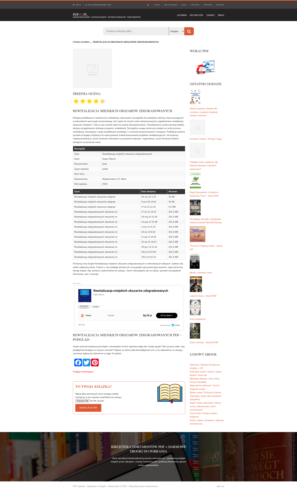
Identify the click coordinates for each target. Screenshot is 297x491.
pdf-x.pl (220, 486)
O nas (156, 5)
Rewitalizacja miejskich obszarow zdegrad (94, 207)
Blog (184, 5)
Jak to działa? (170, 5)
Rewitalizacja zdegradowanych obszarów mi (95, 212)
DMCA (221, 15)
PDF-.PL (80, 14)
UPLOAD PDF (196, 15)
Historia (208, 5)
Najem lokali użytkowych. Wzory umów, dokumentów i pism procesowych (205, 406)
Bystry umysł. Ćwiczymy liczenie (205, 392)
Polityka (195, 5)
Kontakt (220, 5)
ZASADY (210, 15)
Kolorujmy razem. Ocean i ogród (206, 371)
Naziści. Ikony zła (198, 375)
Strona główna (81, 42)
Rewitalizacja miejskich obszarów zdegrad (94, 197)
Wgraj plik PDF (88, 407)
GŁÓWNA (182, 15)
